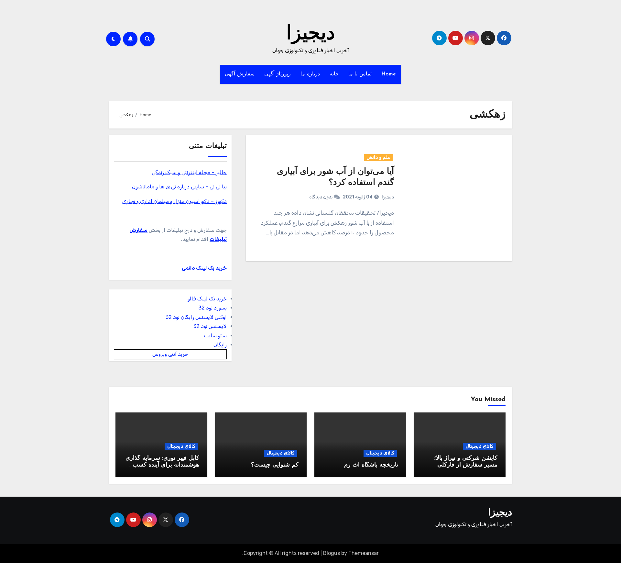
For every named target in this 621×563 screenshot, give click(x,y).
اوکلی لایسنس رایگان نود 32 (196, 317)
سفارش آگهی (240, 74)
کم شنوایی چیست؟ (275, 465)
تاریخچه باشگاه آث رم (371, 465)
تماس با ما (360, 74)
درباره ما (310, 74)
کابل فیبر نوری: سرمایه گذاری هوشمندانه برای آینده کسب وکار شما (162, 465)
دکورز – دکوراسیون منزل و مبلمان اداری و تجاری (174, 201)
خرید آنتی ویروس (170, 354)
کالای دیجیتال (479, 446)
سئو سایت (215, 335)
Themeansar (363, 553)
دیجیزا (310, 34)
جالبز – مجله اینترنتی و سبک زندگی (189, 172)
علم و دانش (378, 157)
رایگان (220, 345)
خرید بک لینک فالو (207, 299)
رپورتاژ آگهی (277, 74)
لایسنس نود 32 (210, 326)
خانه (334, 74)
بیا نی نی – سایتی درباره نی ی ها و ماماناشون (179, 187)
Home (388, 74)
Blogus (331, 553)
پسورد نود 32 (213, 308)
